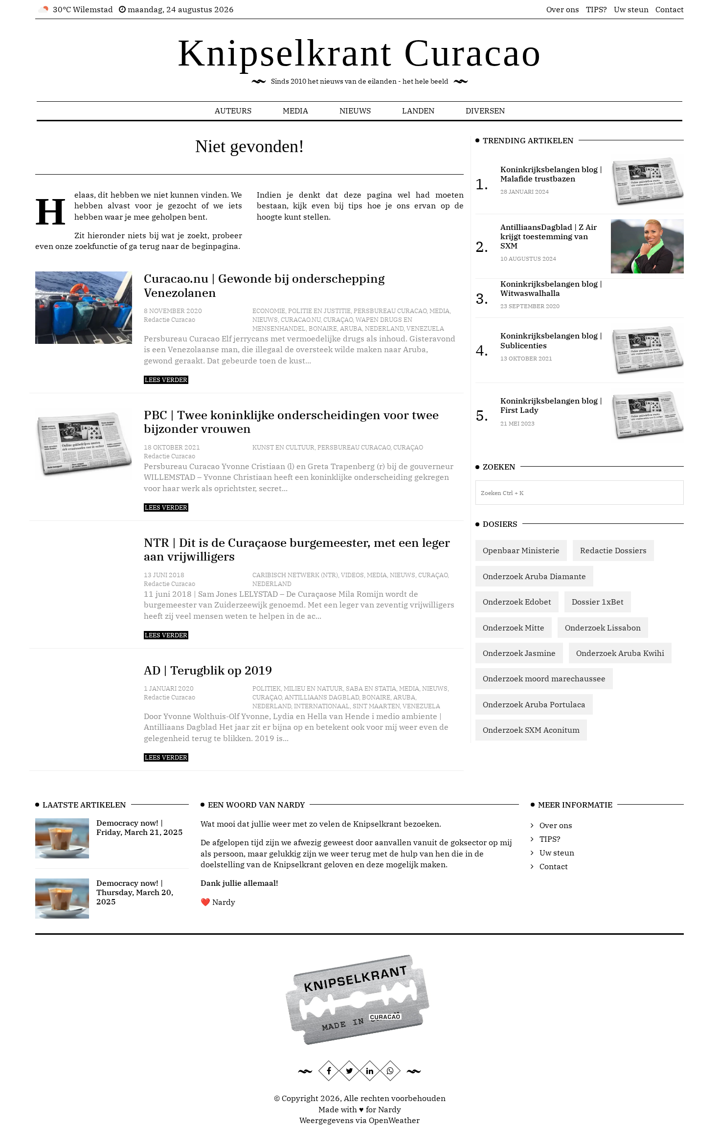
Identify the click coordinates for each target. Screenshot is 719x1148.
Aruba (351, 328)
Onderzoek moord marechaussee (544, 678)
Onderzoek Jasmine (519, 653)
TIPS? (596, 9)
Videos (352, 575)
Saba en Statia (371, 688)
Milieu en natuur (313, 688)
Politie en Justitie (319, 311)
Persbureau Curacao (390, 311)
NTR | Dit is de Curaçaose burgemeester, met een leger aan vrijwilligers (297, 549)
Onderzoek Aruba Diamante (534, 576)
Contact (669, 9)
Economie (268, 311)
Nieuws (355, 110)
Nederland (384, 328)
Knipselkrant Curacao (360, 52)
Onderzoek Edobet (517, 602)
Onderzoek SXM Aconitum (531, 730)
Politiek (266, 688)
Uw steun (631, 9)
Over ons (562, 9)
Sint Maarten (376, 706)
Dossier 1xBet (598, 602)
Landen (418, 110)
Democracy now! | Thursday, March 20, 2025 (134, 892)
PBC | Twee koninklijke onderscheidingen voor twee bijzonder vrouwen (291, 422)
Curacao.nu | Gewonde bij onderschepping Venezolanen (264, 285)
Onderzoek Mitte (513, 627)
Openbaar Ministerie (521, 550)
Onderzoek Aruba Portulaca (534, 704)
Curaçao (338, 319)
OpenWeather (394, 1120)
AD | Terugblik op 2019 (208, 670)
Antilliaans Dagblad (322, 697)
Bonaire (323, 328)
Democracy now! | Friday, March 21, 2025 (139, 827)
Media (295, 110)
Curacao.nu (300, 319)
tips (355, 205)
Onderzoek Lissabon (603, 627)
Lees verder (166, 380)
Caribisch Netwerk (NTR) (295, 575)
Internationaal (322, 706)
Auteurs (233, 110)
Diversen (485, 110)
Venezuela (425, 328)
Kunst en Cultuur (283, 447)
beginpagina (215, 246)
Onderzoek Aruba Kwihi (620, 653)
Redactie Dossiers (613, 550)
